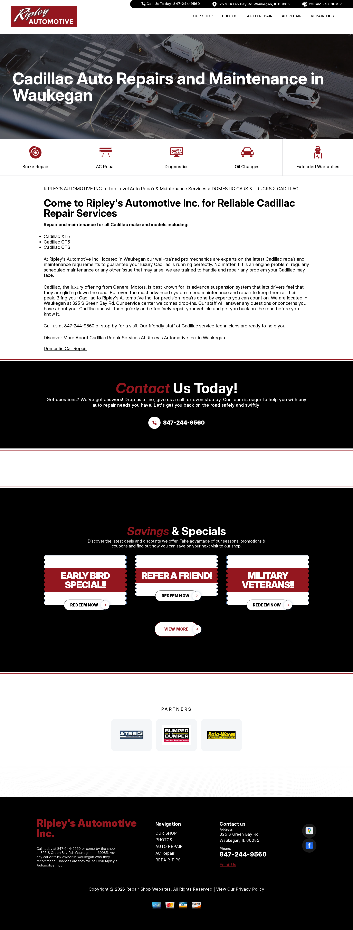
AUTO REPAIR (260, 16)
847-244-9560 (79, 325)
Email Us (228, 865)
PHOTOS (230, 16)
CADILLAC (287, 188)
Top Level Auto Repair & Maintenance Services (157, 188)
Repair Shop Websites (148, 889)
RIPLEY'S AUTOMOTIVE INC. (73, 188)
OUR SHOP (203, 16)
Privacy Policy (250, 889)
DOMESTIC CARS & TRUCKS (242, 188)
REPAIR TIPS (322, 16)
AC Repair (292, 16)
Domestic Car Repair (65, 348)
